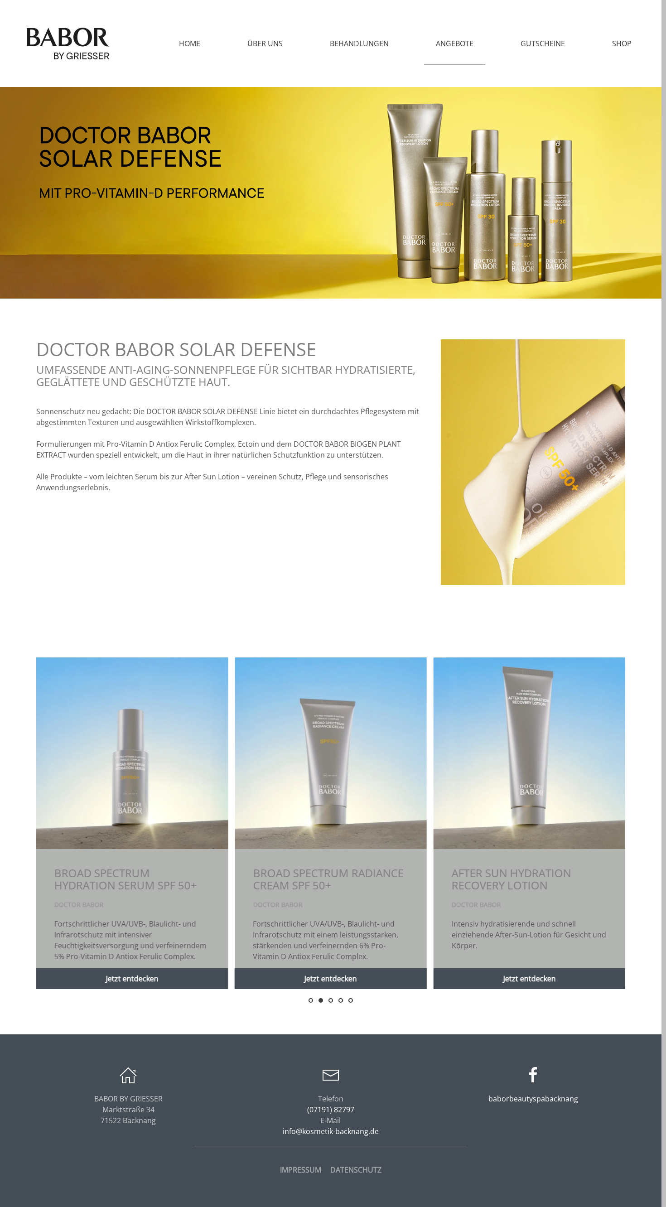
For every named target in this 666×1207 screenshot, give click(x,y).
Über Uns (265, 43)
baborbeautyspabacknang (533, 1099)
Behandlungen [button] (359, 43)
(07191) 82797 (330, 1110)
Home (189, 43)
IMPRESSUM (300, 1170)
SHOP (622, 43)
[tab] (311, 1000)
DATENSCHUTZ (355, 1170)
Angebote (454, 43)
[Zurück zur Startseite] (68, 43)
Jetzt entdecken (132, 979)
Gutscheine (543, 43)
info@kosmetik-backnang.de (331, 1131)
